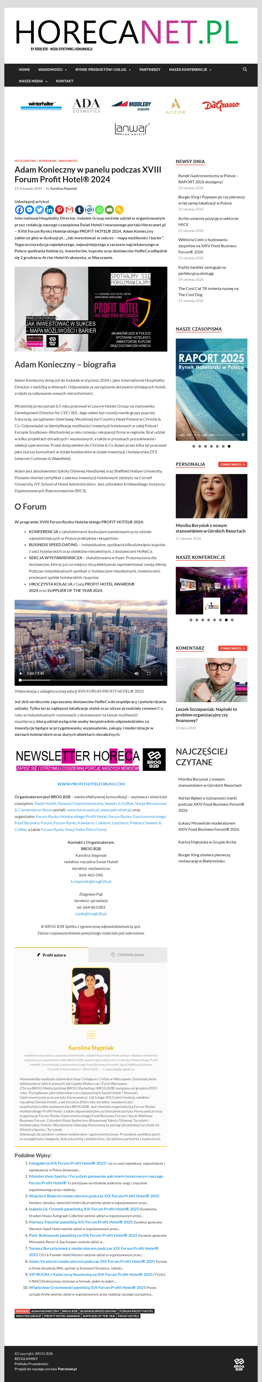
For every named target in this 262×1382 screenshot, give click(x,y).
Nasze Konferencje (188, 70)
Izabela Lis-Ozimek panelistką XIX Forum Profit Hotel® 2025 (84, 1208)
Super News (47, 161)
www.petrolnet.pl (115, 809)
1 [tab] (193, 446)
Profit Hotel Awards (62, 1316)
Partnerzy (149, 70)
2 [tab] (199, 446)
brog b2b (70, 1311)
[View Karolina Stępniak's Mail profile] (91, 1035)
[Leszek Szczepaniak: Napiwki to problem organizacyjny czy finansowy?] (211, 679)
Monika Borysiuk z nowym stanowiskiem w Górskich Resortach (211, 528)
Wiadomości (50, 70)
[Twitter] (39, 209)
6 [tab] (223, 446)
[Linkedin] (49, 209)
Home (24, 70)
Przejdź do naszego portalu (46, 1369)
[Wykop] (89, 209)
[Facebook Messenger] (29, 209)
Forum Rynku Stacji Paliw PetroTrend (73, 829)
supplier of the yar (99, 1316)
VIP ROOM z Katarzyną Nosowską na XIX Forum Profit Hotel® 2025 (91, 1274)
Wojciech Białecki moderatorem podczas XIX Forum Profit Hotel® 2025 (94, 1195)
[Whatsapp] (99, 209)
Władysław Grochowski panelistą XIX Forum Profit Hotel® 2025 (87, 1287)
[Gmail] (69, 209)
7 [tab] (229, 446)
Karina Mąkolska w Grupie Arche (207, 841)
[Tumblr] (79, 209)
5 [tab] (217, 446)
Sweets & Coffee (119, 803)
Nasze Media (31, 81)
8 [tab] (232, 620)
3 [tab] (205, 446)
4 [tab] (211, 446)
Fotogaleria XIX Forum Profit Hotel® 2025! (68, 1163)
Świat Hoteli (45, 803)
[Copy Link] (119, 209)
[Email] (109, 209)
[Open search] (245, 69)
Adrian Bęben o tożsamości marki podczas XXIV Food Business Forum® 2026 (211, 804)
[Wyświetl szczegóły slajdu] (211, 390)
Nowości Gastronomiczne (80, 803)
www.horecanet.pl (83, 809)
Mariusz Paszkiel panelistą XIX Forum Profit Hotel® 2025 (81, 1221)
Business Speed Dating (98, 1311)
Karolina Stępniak (63, 188)
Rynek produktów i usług (100, 70)
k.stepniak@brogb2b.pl (91, 881)
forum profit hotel (136, 1311)
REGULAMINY (26, 1358)
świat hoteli (128, 1316)
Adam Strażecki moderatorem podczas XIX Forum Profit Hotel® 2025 (92, 1261)
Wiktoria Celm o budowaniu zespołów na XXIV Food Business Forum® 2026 (207, 245)
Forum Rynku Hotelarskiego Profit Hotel (71, 816)
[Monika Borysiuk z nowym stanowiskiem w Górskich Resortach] (211, 495)
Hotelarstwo (25, 161)
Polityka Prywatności (31, 1364)
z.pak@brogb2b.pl (91, 913)
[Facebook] (19, 209)
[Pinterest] (59, 209)
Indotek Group (28, 1316)
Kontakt (64, 81)
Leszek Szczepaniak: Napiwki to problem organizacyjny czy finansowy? (206, 714)
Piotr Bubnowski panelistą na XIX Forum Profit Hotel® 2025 (83, 1235)
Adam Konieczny (45, 1311)
